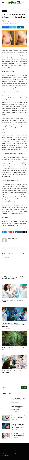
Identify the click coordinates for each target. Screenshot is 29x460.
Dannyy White (9, 21)
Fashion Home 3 (17, 447)
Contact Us (8, 447)
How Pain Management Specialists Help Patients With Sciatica (18, 408)
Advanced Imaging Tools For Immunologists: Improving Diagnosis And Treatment (13, 324)
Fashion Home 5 (14, 450)
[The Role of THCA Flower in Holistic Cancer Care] (14, 338)
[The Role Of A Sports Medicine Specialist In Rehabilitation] (14, 362)
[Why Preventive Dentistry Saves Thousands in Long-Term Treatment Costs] (6, 426)
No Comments (6, 23)
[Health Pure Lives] (14, 2)
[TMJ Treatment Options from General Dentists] (14, 291)
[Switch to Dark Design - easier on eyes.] (24, 2)
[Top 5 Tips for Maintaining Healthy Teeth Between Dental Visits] (14, 267)
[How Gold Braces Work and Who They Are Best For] (6, 436)
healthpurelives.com (6, 455)
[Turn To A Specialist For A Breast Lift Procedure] (14, 38)
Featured (4, 11)
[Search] (26, 2)
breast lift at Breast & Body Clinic (17, 197)
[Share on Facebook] (5, 27)
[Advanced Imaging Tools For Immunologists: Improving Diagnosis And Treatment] (14, 314)
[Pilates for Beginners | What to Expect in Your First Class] (6, 418)
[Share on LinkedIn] (20, 27)
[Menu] (3, 2)
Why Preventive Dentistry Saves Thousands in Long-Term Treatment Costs (18, 425)
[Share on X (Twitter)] (13, 27)
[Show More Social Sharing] (26, 27)
